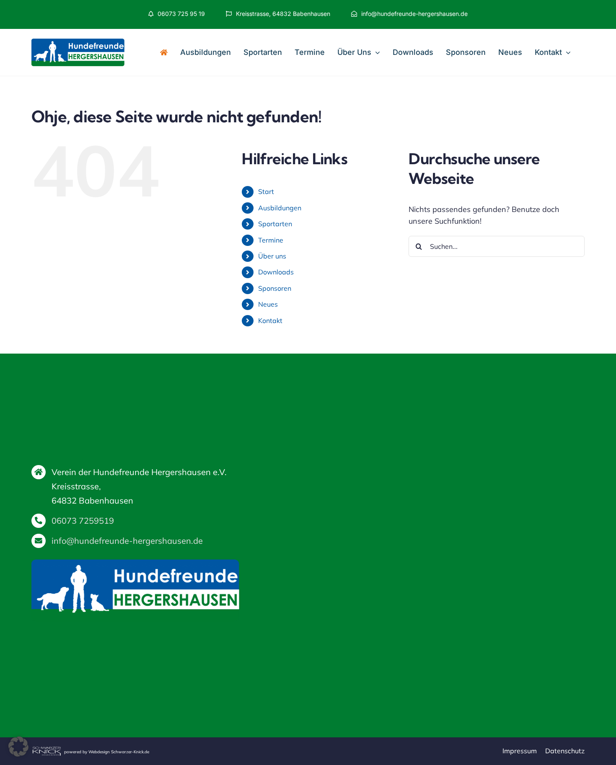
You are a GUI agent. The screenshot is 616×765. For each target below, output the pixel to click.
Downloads (276, 272)
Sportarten (275, 224)
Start (266, 191)
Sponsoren (274, 288)
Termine (270, 240)
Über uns (272, 256)
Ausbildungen (279, 208)
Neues (268, 304)
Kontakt (270, 320)
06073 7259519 (83, 520)
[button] (18, 746)
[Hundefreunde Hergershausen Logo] (77, 42)
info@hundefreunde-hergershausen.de (127, 540)
